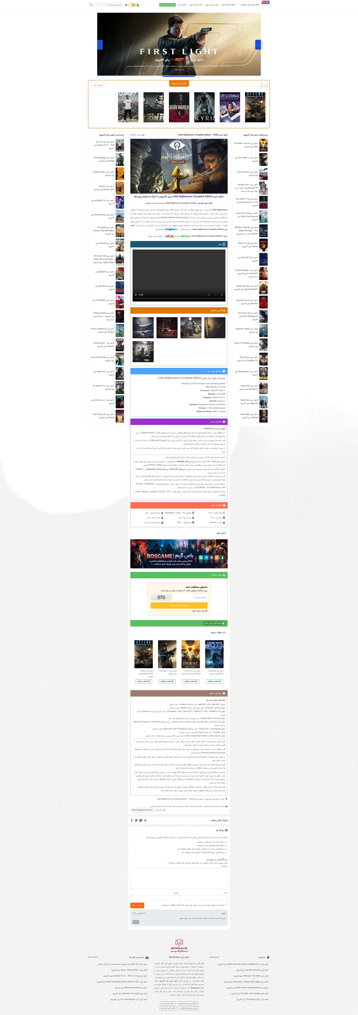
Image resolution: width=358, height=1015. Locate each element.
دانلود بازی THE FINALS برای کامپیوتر (103, 302)
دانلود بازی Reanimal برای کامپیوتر (104, 288)
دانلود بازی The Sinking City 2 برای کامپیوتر (252, 999)
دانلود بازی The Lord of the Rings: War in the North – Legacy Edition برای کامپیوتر (103, 259)
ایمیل (175, 893)
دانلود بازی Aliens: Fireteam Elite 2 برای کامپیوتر (129, 970)
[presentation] (258, 45)
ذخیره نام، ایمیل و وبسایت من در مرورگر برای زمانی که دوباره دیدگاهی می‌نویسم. (192, 905)
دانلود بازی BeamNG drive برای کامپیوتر (102, 216)
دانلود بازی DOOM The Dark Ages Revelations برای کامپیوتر (246, 288)
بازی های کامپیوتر (212, 799)
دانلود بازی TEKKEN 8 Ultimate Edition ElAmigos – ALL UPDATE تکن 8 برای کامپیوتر (246, 230)
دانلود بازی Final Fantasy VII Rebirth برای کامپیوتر (103, 416)
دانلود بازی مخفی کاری (168, 806)
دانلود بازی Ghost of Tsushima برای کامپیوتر (246, 345)
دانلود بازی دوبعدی (183, 806)
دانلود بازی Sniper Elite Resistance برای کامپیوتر (248, 388)
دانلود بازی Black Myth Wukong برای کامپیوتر (249, 416)
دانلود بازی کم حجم (168, 1008)
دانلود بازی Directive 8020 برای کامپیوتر (102, 402)
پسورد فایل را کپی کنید (152, 522)
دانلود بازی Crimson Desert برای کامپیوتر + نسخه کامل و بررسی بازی (103, 316)
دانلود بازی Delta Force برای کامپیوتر (103, 373)
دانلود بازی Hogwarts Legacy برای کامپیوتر (247, 331)
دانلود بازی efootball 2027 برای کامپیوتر (102, 202)
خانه (222, 799)
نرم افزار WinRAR (184, 461)
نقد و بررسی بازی (211, 4)
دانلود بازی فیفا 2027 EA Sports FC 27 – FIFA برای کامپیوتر (104, 145)
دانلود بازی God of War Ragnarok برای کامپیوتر (249, 402)
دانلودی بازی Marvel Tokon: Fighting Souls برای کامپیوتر (247, 987)
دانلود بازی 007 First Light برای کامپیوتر (246, 159)
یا (166, 469)
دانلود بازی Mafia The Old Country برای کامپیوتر (248, 245)
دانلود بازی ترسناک (196, 806)
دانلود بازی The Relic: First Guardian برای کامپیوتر (249, 993)
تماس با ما (182, 4)
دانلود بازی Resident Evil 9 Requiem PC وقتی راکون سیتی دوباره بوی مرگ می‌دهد (246, 188)
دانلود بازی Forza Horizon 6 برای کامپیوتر (247, 174)
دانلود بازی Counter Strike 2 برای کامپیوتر (103, 174)
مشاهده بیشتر (98, 85)
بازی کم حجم (220, 806)
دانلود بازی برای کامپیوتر (250, 4)
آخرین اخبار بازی (195, 4)
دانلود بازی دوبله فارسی (188, 1008)
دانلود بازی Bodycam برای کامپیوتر (104, 273)
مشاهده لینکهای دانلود (179, 605)
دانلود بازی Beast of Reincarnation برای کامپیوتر (104, 188)
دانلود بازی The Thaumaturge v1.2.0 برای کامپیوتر (128, 999)
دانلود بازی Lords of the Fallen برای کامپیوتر (102, 359)
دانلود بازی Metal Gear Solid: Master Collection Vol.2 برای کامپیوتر (243, 964)
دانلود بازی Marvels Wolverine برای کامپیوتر (252, 970)
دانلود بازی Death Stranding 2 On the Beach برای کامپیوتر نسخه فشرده (246, 273)
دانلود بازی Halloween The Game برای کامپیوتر (250, 976)
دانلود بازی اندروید (228, 4)
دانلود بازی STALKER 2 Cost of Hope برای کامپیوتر (246, 145)
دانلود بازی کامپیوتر (205, 203)
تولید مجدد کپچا (198, 611)
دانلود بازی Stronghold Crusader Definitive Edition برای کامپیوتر (103, 230)
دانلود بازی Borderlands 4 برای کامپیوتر (246, 373)
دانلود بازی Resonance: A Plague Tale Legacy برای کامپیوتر (245, 981)
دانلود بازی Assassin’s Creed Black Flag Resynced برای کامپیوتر (247, 216)
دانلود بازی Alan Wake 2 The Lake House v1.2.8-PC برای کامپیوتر (247, 202)
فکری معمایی (155, 806)
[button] (244, 76)
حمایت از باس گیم (167, 4)
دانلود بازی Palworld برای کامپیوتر (105, 245)
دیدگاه (224, 866)
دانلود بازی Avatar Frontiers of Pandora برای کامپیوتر (102, 331)
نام (226, 893)
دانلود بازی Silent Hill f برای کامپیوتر (248, 259)
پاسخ (136, 921)
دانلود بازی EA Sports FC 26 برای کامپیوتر (103, 388)
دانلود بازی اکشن (168, 1003)
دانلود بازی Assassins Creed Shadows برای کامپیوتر (247, 302)
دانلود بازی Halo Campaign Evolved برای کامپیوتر (104, 159)
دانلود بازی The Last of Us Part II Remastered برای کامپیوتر (248, 316)
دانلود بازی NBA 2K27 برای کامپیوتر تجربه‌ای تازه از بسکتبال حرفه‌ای (122, 964)
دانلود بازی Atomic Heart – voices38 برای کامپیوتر (104, 345)
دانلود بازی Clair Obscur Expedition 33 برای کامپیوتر (247, 359)
